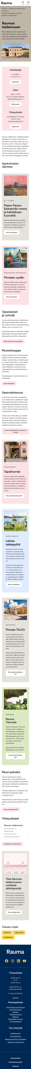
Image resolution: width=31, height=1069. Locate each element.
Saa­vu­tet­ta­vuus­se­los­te (15, 1062)
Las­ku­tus (15, 998)
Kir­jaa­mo (16, 1012)
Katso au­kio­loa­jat (9, 383)
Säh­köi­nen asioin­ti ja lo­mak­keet (15, 1039)
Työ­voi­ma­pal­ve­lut (15, 1021)
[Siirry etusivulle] (6, 3)
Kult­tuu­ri (5, 11)
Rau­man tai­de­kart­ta (14, 584)
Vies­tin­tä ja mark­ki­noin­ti (15, 1042)
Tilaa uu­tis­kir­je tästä (14, 912)
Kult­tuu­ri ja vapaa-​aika (17, 8)
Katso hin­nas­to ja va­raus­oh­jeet (13, 341)
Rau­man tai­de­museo (13, 825)
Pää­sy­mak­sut (15, 104)
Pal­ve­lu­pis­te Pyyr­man (15, 1019)
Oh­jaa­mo (15, 1017)
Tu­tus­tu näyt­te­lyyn (11, 232)
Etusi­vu (4, 8)
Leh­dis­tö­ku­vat (8, 937)
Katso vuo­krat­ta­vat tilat (11, 809)
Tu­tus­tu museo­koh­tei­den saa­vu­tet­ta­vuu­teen (15, 431)
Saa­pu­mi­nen (15, 126)
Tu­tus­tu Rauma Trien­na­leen (15, 756)
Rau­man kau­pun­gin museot (11, 13)
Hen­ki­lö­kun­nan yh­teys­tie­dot (12, 844)
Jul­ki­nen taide (19, 932)
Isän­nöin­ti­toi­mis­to (15, 1010)
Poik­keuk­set (15, 82)
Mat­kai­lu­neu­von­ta (16, 1014)
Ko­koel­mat (7, 932)
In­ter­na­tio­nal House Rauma (15, 1007)
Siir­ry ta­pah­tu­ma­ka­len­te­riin (14, 496)
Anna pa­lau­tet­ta (15, 1036)
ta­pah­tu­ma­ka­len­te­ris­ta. (14, 327)
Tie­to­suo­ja (15, 1066)
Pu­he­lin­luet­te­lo (15, 1033)
